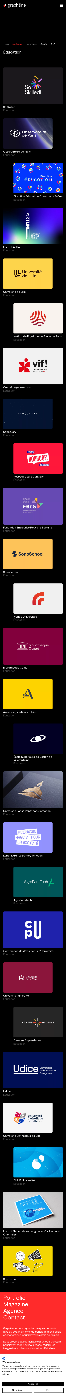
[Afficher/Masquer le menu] (61, 5)
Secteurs (17, 44)
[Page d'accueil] (14, 5)
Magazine (15, 1304)
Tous (6, 44)
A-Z (53, 44)
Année (44, 44)
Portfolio (14, 1297)
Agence (13, 1310)
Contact (14, 1317)
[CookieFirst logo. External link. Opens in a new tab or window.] (3, 1358)
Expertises (31, 44)
